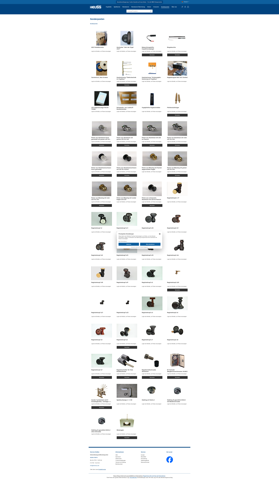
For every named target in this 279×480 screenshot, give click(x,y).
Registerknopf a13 (122, 255)
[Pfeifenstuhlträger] (177, 98)
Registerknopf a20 (173, 282)
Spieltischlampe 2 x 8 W (124, 400)
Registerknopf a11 (172, 228)
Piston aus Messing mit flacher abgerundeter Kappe (152, 168)
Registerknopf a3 (147, 312)
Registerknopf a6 (122, 339)
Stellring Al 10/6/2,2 (148, 400)
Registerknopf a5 (96, 339)
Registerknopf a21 (97, 312)
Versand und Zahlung (121, 462)
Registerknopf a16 (173, 255)
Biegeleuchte (171, 47)
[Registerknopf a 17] (177, 188)
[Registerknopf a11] (177, 219)
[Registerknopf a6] (127, 330)
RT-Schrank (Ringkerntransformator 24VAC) (177, 370)
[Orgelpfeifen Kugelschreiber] (152, 98)
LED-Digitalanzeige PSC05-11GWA (100, 108)
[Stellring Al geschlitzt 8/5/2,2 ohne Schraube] (101, 421)
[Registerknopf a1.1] (127, 219)
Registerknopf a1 (96, 228)
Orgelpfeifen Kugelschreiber (151, 107)
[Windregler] (127, 421)
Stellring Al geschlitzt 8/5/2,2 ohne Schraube (100, 430)
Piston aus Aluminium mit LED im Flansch (151, 138)
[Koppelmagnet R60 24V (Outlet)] (177, 68)
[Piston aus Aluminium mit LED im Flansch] (152, 128)
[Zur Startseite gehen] (95, 6)
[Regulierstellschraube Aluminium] (152, 360)
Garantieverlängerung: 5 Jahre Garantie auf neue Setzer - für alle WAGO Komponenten (139, 2)
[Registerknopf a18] (101, 273)
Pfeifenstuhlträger (173, 107)
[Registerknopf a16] (177, 246)
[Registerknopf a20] (177, 273)
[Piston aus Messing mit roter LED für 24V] (101, 188)
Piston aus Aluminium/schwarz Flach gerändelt (101, 168)
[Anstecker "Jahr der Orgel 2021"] (127, 38)
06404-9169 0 (94, 457)
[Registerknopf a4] (177, 303)
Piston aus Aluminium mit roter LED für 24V (177, 138)
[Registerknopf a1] (101, 219)
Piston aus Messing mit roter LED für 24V (100, 198)
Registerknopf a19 (122, 282)
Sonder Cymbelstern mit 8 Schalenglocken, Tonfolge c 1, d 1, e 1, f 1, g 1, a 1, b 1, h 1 (101, 400)
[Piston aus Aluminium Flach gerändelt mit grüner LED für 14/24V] (101, 128)
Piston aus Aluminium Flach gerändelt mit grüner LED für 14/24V (100, 138)
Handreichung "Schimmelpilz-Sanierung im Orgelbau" (151, 78)
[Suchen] (182, 7)
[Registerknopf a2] (152, 273)
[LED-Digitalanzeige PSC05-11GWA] (101, 98)
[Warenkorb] (188, 7)
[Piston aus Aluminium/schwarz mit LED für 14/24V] (127, 158)
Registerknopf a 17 (173, 198)
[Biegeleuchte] (177, 38)
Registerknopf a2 (147, 282)
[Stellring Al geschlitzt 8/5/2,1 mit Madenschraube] (177, 391)
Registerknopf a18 (97, 282)
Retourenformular (145, 462)
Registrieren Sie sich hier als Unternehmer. (154, 476)
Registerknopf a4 (172, 312)
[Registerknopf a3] (152, 303)
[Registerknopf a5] (101, 330)
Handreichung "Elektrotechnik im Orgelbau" (126, 78)
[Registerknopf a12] (101, 246)
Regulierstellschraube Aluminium (149, 370)
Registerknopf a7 (147, 339)
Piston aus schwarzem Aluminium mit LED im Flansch (151, 198)
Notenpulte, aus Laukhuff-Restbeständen (125, 108)
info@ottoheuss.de (94, 465)
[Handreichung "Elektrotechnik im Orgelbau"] (127, 68)
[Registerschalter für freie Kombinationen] (127, 360)
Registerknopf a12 (97, 255)
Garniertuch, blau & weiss (99, 77)
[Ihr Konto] (185, 7)
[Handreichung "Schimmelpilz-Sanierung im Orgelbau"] (152, 68)
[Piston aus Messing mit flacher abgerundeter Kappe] (152, 158)
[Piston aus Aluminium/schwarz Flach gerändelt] (101, 158)
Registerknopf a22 (122, 312)
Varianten (152, 54)
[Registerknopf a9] (101, 360)
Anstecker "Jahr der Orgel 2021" (125, 48)
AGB (117, 455)
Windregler (120, 430)
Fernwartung (144, 458)
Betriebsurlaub (119, 464)
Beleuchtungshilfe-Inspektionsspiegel (148, 48)
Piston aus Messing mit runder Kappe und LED (126, 198)
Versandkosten (133, 477)
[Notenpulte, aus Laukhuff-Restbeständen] (127, 98)
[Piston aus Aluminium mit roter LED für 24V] (177, 128)
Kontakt (143, 455)
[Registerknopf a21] (101, 303)
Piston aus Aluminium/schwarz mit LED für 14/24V (126, 168)
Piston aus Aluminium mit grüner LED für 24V (125, 138)
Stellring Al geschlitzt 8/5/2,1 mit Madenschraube (176, 400)
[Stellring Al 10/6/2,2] (152, 391)
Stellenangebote (145, 460)
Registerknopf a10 (147, 228)
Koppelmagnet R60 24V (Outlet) (177, 77)
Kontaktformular (102, 469)
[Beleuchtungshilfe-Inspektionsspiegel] (152, 38)
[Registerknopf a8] (177, 330)
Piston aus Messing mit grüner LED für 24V (177, 168)
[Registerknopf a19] (127, 273)
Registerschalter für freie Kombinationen (125, 370)
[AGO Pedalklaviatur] (101, 38)
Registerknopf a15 (147, 255)
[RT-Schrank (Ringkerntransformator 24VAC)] (177, 360)
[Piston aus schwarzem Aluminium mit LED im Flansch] (152, 188)
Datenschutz (118, 458)
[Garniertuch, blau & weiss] (101, 68)
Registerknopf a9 (96, 370)
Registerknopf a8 (172, 339)
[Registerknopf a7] (152, 330)
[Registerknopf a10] (152, 219)
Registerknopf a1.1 (122, 228)
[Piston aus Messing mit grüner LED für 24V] (177, 158)
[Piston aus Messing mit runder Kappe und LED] (127, 188)
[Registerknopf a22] (127, 303)
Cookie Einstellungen (121, 460)
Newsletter (143, 456)
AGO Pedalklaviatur (97, 47)
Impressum (118, 456)
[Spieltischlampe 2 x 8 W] (127, 391)
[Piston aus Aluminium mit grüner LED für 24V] (127, 128)
